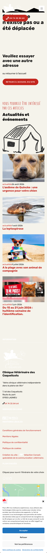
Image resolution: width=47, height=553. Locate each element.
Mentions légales (10, 436)
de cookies (16, 448)
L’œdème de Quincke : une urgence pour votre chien (20, 189)
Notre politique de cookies (12, 550)
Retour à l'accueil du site (20, 82)
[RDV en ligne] (13, 419)
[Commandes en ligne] (10, 419)
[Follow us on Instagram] (7, 419)
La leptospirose (13, 228)
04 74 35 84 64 (12, 403)
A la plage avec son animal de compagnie (22, 269)
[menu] (41, 8)
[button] (43, 501)
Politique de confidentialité (15, 442)
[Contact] (16, 419)
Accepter (23, 530)
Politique (7, 448)
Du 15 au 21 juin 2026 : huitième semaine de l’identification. (18, 311)
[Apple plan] (10, 479)
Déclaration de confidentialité (32, 550)
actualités (7, 184)
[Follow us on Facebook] (4, 419)
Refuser (23, 537)
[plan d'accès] (7, 479)
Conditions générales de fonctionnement (22, 430)
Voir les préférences (24, 544)
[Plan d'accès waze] (4, 479)
